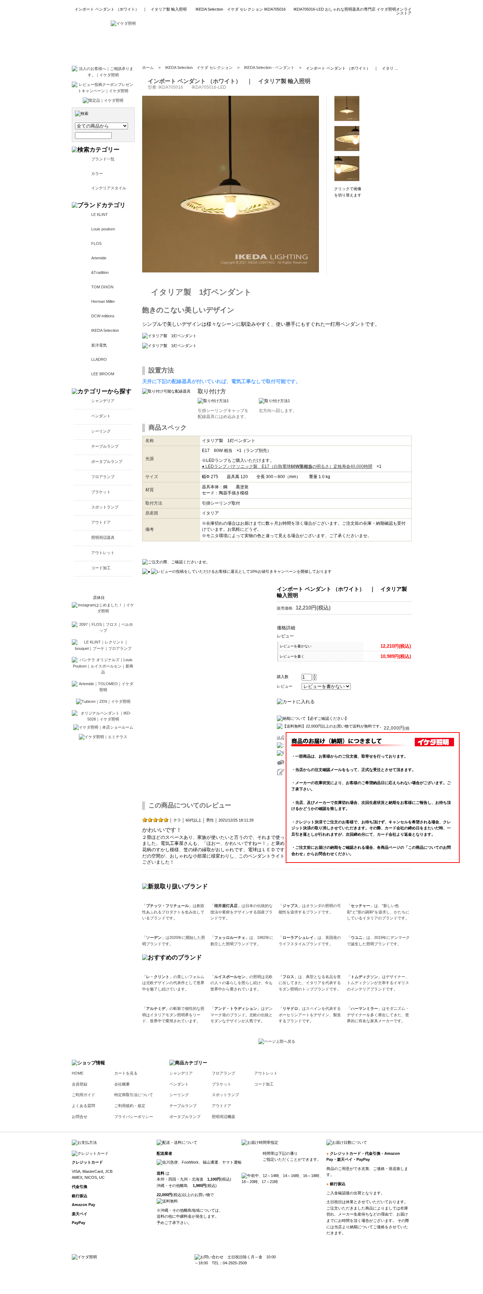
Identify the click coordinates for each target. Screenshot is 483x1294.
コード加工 (101, 568)
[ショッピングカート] (394, 46)
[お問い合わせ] (352, 46)
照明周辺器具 (103, 537)
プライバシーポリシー (133, 1116)
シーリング (101, 431)
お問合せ (79, 1116)
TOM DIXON (102, 287)
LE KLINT (99, 214)
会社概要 (122, 1084)
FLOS (96, 243)
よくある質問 (83, 1106)
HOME (77, 1073)
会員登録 (79, 1084)
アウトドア (101, 522)
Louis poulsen (103, 229)
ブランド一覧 (103, 159)
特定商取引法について (133, 1095)
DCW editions (103, 316)
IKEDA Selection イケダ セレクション (199, 67)
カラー (97, 173)
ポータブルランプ (106, 461)
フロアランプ (103, 477)
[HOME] (123, 23)
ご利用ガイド (83, 1095)
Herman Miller (103, 301)
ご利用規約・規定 (129, 1106)
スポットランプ (104, 507)
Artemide (98, 258)
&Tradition (100, 272)
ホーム (148, 67)
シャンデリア (103, 401)
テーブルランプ (104, 446)
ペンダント (101, 416)
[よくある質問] (311, 46)
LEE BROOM (102, 374)
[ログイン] (200, 46)
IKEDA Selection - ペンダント (269, 67)
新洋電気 (99, 345)
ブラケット (101, 492)
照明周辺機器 (223, 1116)
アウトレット (103, 553)
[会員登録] (233, 46)
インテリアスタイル (108, 188)
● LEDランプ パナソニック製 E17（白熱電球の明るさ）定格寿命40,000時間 (287, 466)
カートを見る (126, 1073)
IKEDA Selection (105, 330)
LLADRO (99, 359)
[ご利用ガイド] (270, 46)
